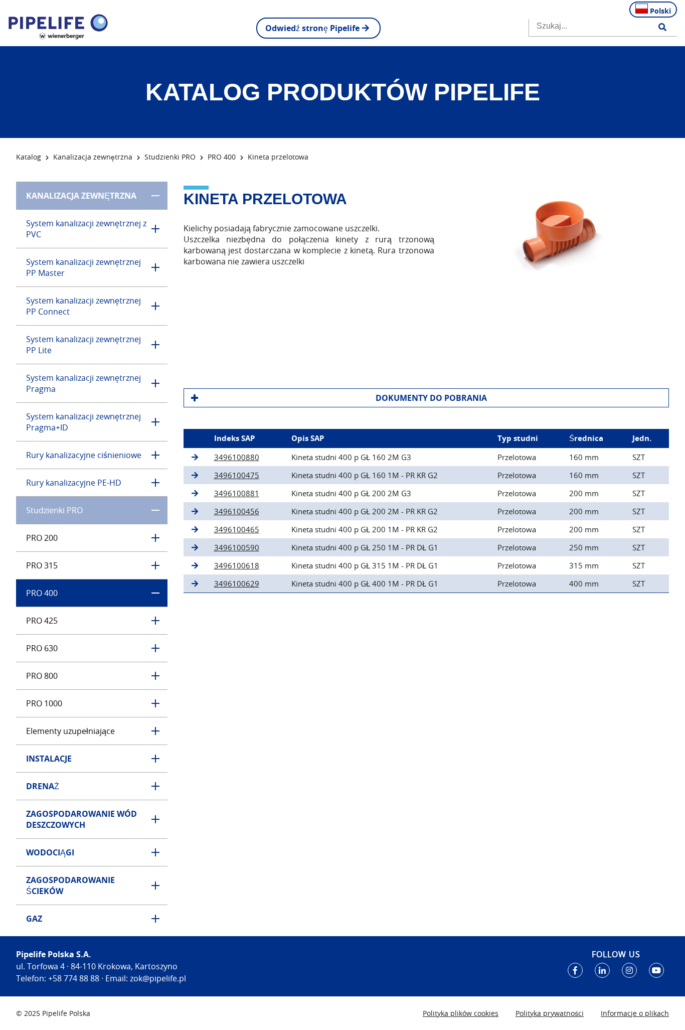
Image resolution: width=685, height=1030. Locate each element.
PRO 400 (222, 157)
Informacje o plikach (635, 1013)
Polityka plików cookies (460, 1013)
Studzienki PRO (170, 157)
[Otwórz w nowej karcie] (575, 970)
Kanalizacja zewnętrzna (92, 157)
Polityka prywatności (550, 1013)
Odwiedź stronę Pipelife (312, 28)
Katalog (28, 157)
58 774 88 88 (76, 978)
